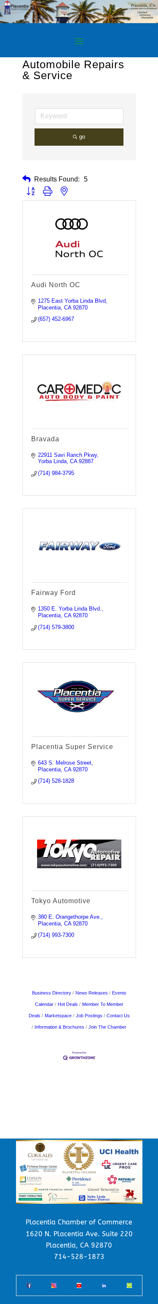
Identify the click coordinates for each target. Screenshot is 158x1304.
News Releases (91, 992)
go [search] (82, 136)
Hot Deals (68, 1004)
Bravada (45, 439)
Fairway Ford (53, 592)
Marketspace (58, 1015)
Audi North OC (55, 284)
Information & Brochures (59, 1026)
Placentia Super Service (72, 746)
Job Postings (89, 1015)
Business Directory (51, 992)
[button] (26, 179)
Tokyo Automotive (61, 900)
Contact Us (118, 1015)
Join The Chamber (107, 1026)
